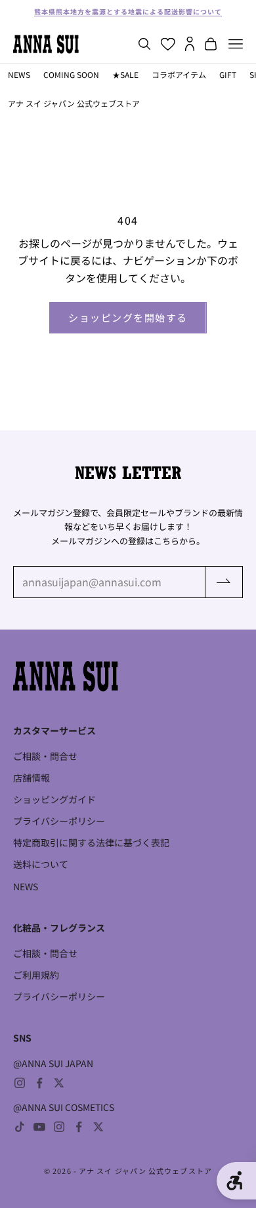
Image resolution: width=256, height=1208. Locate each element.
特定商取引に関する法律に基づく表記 (91, 842)
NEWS (19, 74)
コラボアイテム (179, 74)
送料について (40, 864)
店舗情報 (31, 777)
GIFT (227, 74)
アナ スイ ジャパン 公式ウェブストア (74, 103)
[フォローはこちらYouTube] (39, 1126)
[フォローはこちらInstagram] (19, 1082)
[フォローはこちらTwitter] (59, 1082)
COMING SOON (71, 74)
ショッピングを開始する (128, 317)
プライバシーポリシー (59, 820)
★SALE (125, 74)
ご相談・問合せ (45, 756)
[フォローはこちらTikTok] (19, 1126)
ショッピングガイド (54, 799)
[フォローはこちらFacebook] (39, 1082)
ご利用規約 (36, 974)
